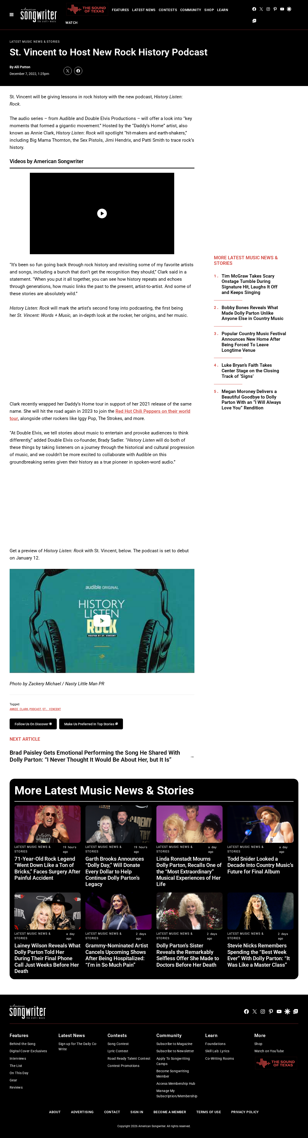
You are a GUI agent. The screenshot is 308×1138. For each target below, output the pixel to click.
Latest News (144, 10)
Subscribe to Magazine (174, 1044)
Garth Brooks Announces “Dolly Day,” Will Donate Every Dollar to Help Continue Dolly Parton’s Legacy (114, 871)
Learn (222, 10)
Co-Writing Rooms (219, 1058)
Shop (209, 10)
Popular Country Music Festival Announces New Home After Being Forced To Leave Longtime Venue (254, 342)
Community (190, 10)
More (260, 1035)
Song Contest (118, 1044)
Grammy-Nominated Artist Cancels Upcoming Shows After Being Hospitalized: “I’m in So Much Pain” (116, 955)
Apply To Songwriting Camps (173, 1061)
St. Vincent (51, 709)
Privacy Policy (245, 1112)
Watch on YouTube (269, 1051)
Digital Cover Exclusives (28, 1051)
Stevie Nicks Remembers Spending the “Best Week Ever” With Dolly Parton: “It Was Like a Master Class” (258, 955)
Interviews (18, 1058)
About (55, 1112)
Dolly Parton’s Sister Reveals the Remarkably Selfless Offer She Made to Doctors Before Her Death (187, 955)
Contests (168, 10)
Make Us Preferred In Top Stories (89, 724)
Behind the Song (22, 1044)
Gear (13, 1080)
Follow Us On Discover (32, 724)
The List (16, 1066)
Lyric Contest (118, 1051)
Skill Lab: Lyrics (217, 1051)
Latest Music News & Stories (35, 41)
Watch (71, 23)
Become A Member (170, 1112)
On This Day (19, 1073)
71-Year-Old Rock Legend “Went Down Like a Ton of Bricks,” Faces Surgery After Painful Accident (47, 868)
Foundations (215, 1044)
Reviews (16, 1087)
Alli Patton (22, 67)
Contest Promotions (124, 1066)
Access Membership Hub (175, 1083)
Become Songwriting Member (172, 1073)
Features (120, 10)
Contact (112, 1112)
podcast (35, 709)
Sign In (136, 1112)
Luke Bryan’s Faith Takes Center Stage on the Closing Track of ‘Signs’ (250, 371)
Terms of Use (208, 1112)
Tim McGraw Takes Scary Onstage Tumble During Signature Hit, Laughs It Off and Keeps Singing (249, 284)
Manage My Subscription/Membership (177, 1093)
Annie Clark (19, 709)
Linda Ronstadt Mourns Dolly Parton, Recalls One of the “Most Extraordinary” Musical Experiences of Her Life (189, 871)
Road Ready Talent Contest (129, 1058)
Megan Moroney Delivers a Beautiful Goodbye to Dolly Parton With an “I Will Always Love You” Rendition (251, 400)
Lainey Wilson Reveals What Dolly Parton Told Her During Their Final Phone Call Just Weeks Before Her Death (47, 958)
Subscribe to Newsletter (175, 1051)
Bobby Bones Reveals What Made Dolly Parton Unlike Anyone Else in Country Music (252, 313)
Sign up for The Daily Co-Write (77, 1046)
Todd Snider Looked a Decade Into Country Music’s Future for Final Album (260, 865)
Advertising (82, 1112)
